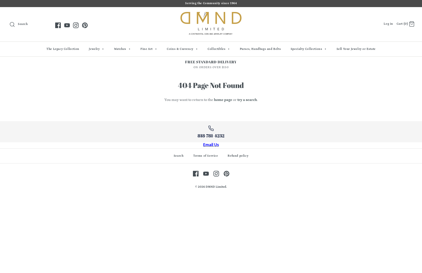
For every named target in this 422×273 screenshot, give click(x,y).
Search (179, 155)
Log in (388, 23)
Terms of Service (205, 155)
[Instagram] (76, 25)
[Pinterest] (85, 25)
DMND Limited (216, 186)
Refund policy (238, 155)
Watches (122, 49)
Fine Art (148, 49)
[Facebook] (58, 25)
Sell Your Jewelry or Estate (356, 49)
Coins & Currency (182, 49)
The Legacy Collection (62, 49)
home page (223, 100)
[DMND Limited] (211, 15)
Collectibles (219, 49)
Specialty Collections (309, 49)
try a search (247, 100)
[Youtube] (67, 25)
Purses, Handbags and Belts (260, 49)
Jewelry (96, 49)
